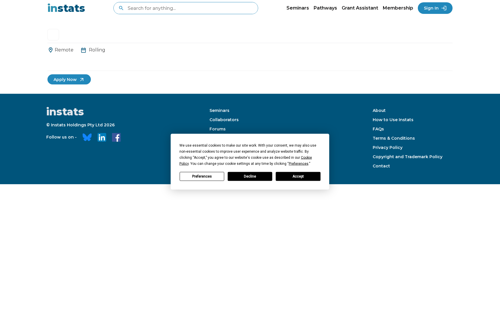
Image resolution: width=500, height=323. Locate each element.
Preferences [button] (298, 163)
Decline (250, 176)
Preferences (202, 176)
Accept (298, 176)
